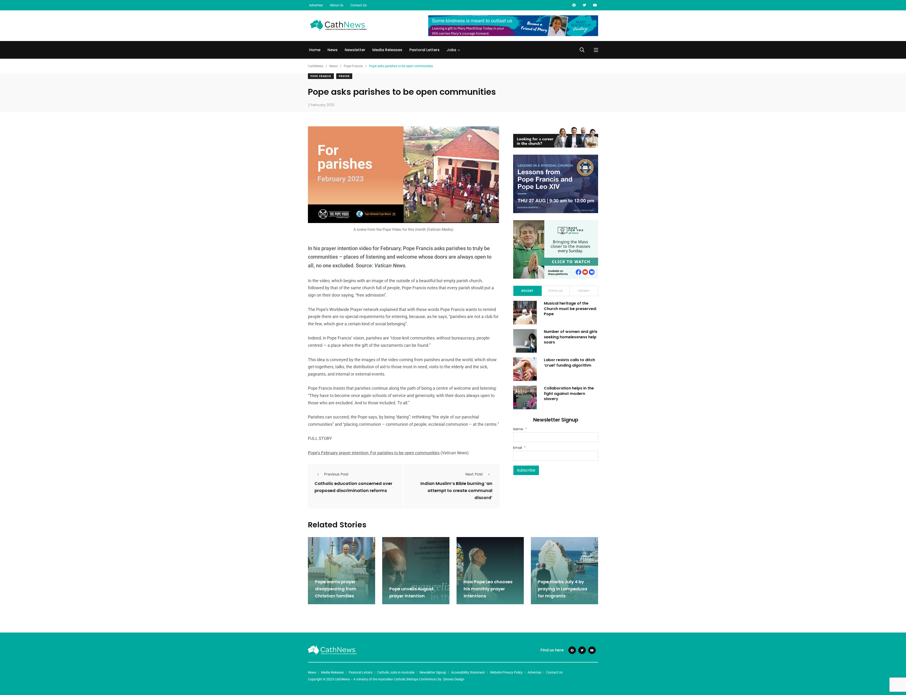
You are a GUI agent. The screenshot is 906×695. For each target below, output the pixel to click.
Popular (555, 291)
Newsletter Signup (432, 672)
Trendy (584, 291)
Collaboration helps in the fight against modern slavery (569, 393)
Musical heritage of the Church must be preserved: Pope (570, 309)
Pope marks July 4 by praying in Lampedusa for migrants (562, 589)
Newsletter (355, 50)
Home (314, 50)
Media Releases (387, 50)
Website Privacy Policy (506, 672)
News (332, 50)
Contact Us (358, 5)
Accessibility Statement (468, 672)
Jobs (451, 50)
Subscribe (526, 470)
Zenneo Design (453, 679)
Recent (527, 291)
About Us (336, 5)
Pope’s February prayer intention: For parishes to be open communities (374, 452)
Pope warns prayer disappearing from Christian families (335, 589)
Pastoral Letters (424, 50)
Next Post (474, 474)
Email (519, 447)
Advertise (316, 5)
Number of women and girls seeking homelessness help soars (570, 337)
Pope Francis (320, 76)
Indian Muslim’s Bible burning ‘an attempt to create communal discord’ (456, 491)
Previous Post (336, 474)
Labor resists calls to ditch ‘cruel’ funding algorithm (569, 362)
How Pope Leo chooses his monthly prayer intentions (488, 589)
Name (520, 429)
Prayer (344, 76)
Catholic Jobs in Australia (396, 672)
